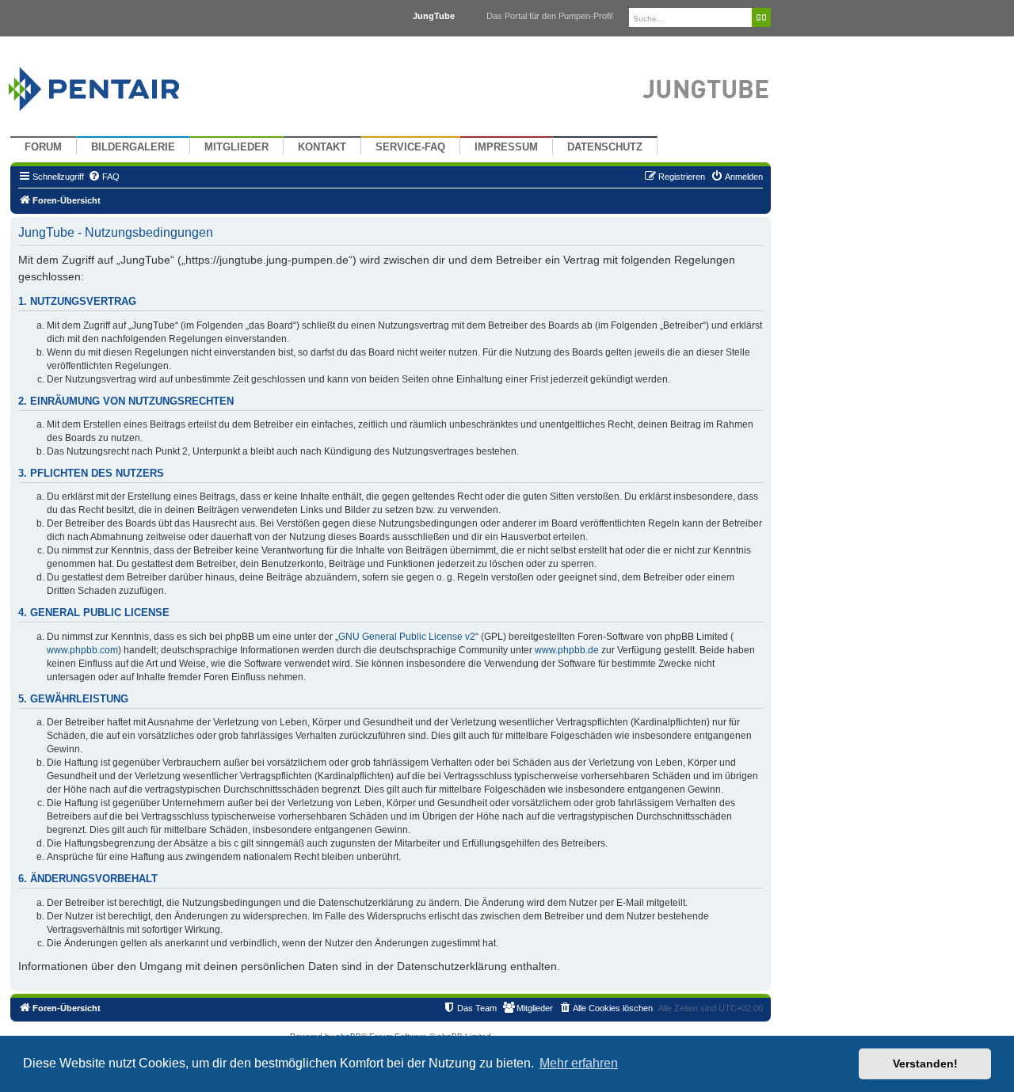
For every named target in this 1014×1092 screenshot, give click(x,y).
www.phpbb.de (567, 650)
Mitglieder (236, 147)
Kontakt (322, 147)
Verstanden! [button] (925, 1063)
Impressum (506, 147)
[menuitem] (104, 176)
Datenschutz (604, 147)
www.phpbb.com (82, 650)
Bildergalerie (133, 147)
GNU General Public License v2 (406, 636)
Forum (43, 147)
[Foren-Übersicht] (113, 85)
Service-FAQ (410, 147)
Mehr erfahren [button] (578, 1063)
